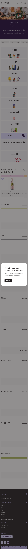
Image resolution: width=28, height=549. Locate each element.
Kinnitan (8, 280)
